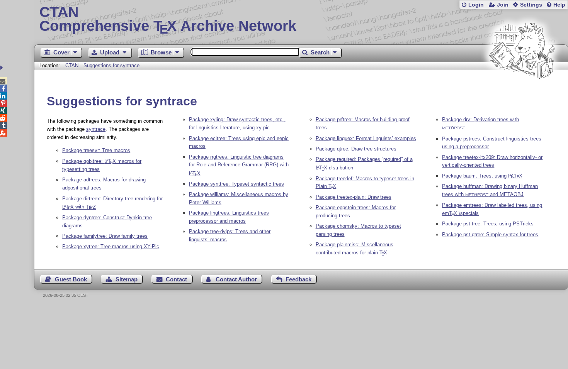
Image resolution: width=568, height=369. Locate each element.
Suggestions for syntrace (111, 65)
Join (502, 5)
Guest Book (71, 279)
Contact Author (236, 279)
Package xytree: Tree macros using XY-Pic (110, 246)
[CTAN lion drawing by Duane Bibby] (521, 93)
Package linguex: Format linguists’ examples (366, 138)
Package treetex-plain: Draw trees (353, 197)
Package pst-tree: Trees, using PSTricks (488, 224)
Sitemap (127, 279)
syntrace (95, 129)
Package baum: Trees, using (482, 176)
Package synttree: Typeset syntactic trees (236, 184)
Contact (176, 279)
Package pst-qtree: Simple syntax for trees (490, 234)
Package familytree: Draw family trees (105, 236)
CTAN (71, 65)
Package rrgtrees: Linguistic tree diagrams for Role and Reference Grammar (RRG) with (239, 165)
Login (476, 5)
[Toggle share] (2, 67)
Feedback (298, 279)
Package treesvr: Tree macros (96, 150)
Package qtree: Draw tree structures (356, 149)
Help (559, 5)
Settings (531, 5)
